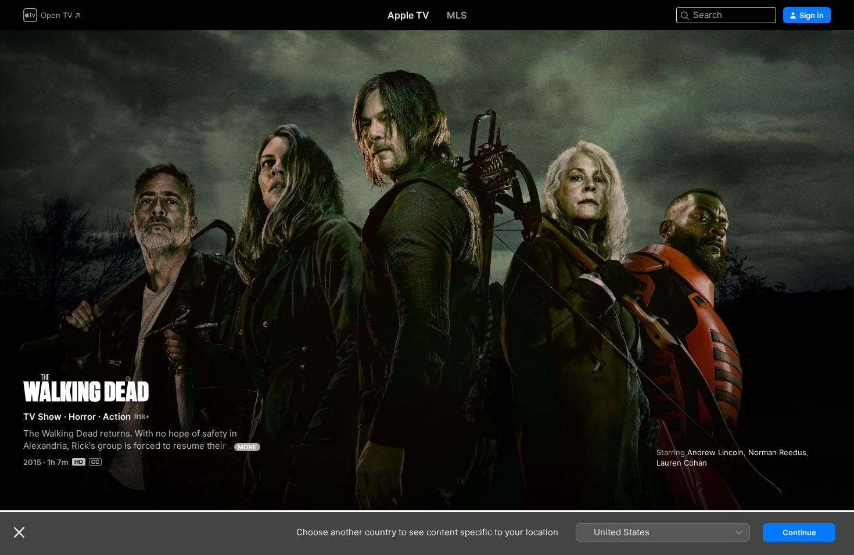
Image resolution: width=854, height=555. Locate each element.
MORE (247, 447)
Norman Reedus (777, 452)
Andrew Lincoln (715, 452)
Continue (799, 532)
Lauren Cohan (681, 462)
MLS (457, 15)
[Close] (19, 532)
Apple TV (408, 15)
